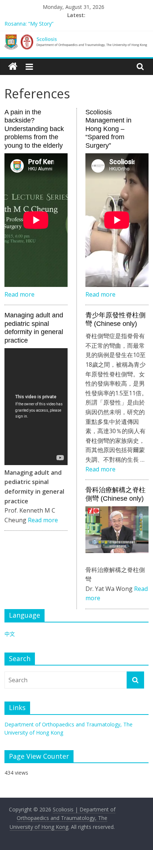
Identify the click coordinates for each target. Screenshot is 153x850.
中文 (9, 633)
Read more (19, 294)
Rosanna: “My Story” (28, 23)
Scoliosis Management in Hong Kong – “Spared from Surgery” (108, 128)
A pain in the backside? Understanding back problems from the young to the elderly (34, 128)
